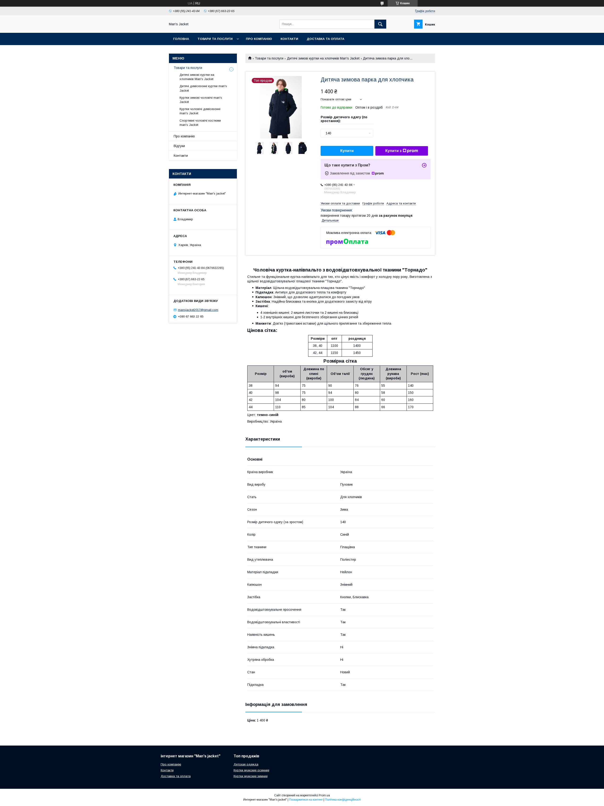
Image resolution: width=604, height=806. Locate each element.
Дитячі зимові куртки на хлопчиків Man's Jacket (323, 58)
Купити (347, 151)
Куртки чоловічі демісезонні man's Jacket (200, 111)
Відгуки (179, 146)
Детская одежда (246, 764)
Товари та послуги (215, 39)
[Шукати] (380, 24)
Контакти (289, 39)
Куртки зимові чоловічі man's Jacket (201, 100)
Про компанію (259, 39)
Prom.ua (324, 795)
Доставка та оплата (325, 39)
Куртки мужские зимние (251, 776)
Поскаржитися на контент (306, 799)
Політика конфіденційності (343, 799)
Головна (181, 39)
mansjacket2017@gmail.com (198, 310)
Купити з (393, 151)
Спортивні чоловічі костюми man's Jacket (200, 123)
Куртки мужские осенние (251, 770)
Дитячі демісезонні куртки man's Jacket (203, 88)
